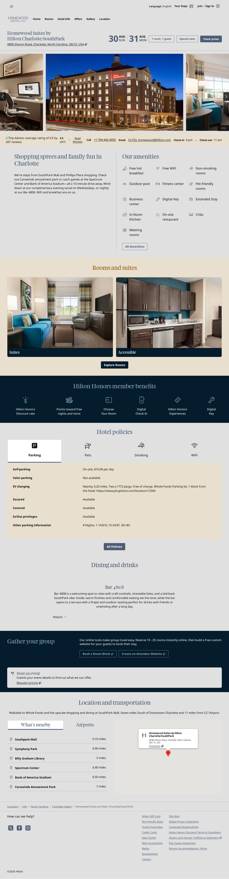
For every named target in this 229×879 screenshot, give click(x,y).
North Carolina (39, 806)
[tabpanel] (114, 501)
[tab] (34, 451)
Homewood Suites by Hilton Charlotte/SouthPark (104, 806)
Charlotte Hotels (62, 806)
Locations (12, 806)
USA (24, 806)
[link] (105, 140)
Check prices (212, 39)
